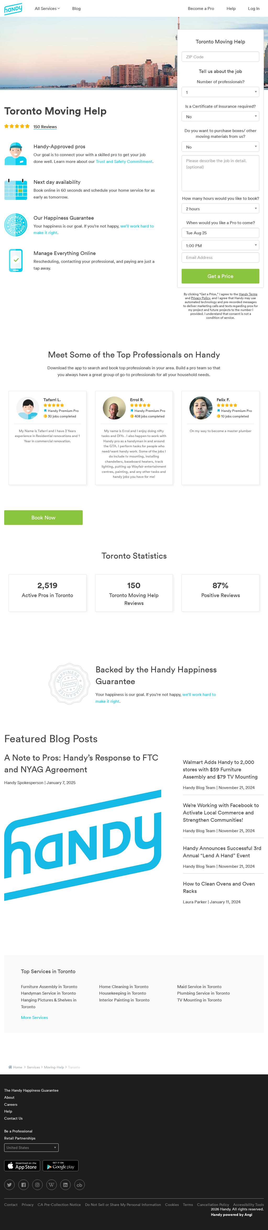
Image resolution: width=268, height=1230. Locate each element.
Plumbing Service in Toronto (203, 993)
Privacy (28, 1204)
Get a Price (220, 276)
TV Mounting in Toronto (199, 999)
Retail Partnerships (19, 1138)
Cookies (172, 1204)
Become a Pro (201, 8)
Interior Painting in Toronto (124, 999)
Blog (76, 8)
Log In (254, 8)
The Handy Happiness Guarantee (31, 1090)
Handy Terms (248, 294)
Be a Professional (18, 1131)
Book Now (43, 517)
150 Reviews (45, 126)
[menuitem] (47, 8)
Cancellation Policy (213, 1204)
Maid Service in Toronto (199, 986)
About (9, 1097)
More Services (34, 1017)
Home (17, 1067)
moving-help (54, 1067)
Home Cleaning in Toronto (123, 986)
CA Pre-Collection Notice (59, 1204)
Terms (188, 1204)
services (33, 1067)
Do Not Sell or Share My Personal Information (123, 1204)
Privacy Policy (200, 298)
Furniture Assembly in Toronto (49, 986)
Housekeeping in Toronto (122, 993)
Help (231, 8)
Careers (10, 1104)
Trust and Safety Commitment (124, 161)
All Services (46, 8)
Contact (11, 1204)
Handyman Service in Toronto (48, 993)
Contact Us (13, 1118)
